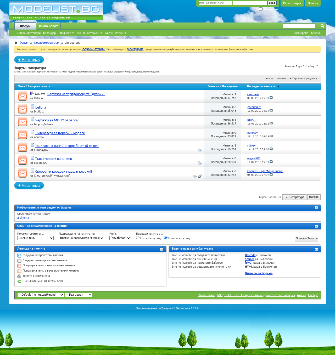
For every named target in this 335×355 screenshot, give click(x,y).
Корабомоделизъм (46, 42)
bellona (40, 108)
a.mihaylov (41, 150)
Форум (25, 26)
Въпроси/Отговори (28, 33)
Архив (301, 295)
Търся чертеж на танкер (53, 159)
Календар (49, 33)
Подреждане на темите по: (77, 233)
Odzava (38, 98)
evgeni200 (40, 163)
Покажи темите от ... (30, 233)
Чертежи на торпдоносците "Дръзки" (76, 94)
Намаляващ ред (179, 238)
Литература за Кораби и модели (60, 133)
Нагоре (314, 197)
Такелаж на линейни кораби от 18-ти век (67, 146)
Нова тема (29, 59)
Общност (65, 33)
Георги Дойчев (43, 124)
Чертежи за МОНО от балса (56, 120)
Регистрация (292, 3)
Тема (21, 86)
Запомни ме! (271, 9)
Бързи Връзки (114, 33)
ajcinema (23, 217)
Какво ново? (48, 26)
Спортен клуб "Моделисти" (52, 175)
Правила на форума (258, 273)
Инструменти (277, 78)
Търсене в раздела (304, 78)
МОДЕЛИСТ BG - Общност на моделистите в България (256, 295)
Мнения (213, 86)
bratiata (39, 111)
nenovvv (39, 137)
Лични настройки (88, 33)
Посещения (230, 86)
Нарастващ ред (150, 238)
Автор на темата (39, 86)
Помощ (313, 3)
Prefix (112, 233)
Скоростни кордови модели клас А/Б (63, 172)
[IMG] (249, 262)
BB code (250, 255)
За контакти (206, 295)
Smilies (249, 259)
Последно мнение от (262, 86)
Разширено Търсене (307, 33)
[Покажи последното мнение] (271, 98)
